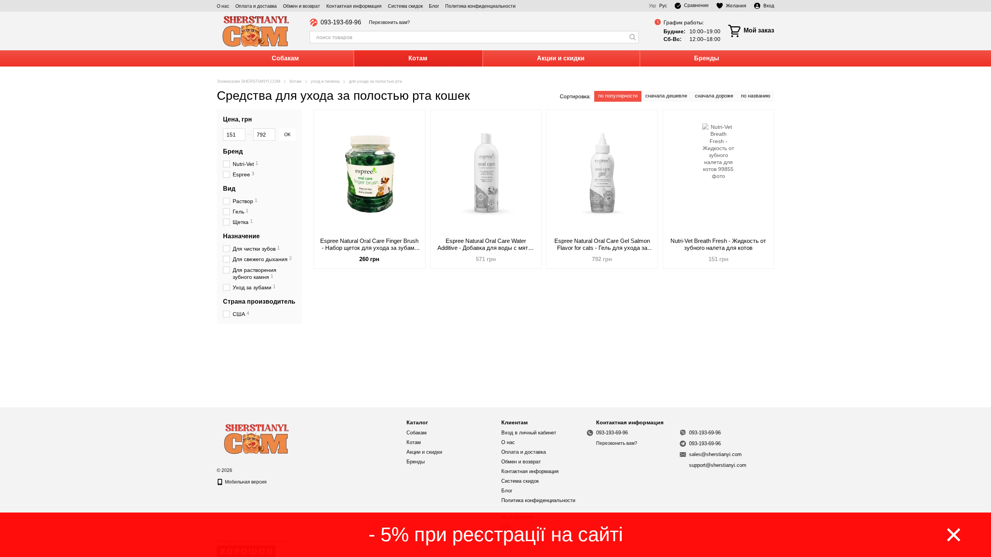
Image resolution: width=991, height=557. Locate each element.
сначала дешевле (666, 96)
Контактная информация (354, 6)
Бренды (706, 58)
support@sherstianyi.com (717, 465)
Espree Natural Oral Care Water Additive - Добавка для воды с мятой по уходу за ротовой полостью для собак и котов (485, 251)
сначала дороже (714, 96)
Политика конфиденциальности (480, 6)
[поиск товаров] (632, 37)
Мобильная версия (245, 482)
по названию (755, 96)
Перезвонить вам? (389, 22)
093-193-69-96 (341, 22)
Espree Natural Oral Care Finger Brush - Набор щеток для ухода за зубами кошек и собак (369, 247)
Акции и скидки (561, 58)
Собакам (285, 58)
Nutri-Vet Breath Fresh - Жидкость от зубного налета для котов (718, 244)
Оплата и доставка (256, 6)
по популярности (618, 96)
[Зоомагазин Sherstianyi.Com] (255, 438)
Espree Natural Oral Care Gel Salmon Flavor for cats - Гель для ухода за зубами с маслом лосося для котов (602, 247)
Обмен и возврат (301, 6)
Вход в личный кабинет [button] (528, 433)
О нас (223, 6)
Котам (417, 58)
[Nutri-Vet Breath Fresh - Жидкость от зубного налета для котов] (718, 174)
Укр (652, 5)
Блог (434, 6)
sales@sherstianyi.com (715, 454)
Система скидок (405, 6)
